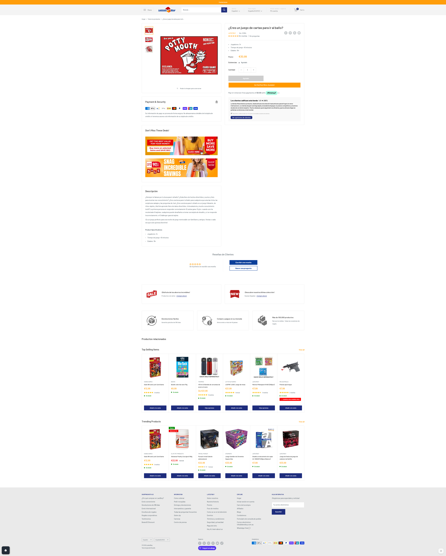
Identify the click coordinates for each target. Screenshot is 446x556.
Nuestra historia (213, 502)
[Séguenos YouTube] (217, 543)
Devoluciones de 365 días (151, 505)
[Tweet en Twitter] (294, 32)
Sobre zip (177, 515)
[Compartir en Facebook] (285, 32)
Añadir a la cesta (155, 408)
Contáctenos (223, 2)
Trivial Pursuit (203, 453)
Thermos (201, 381)
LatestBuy (232, 33)
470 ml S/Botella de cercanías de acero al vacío (209, 386)
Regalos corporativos (149, 515)
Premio (209, 505)
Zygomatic (228, 453)
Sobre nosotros (212, 498)
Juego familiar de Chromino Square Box (234, 458)
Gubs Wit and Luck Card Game (154, 385)
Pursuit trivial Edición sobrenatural (205, 458)
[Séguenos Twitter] (204, 543)
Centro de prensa (180, 522)
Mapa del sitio (212, 526)
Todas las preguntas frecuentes (185, 512)
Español (145, 540)
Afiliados (240, 509)
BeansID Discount (148, 522)
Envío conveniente (148, 502)
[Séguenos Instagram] (208, 543)
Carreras (177, 519)
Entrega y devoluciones (182, 505)
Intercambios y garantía (182, 509)
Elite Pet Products (177, 453)
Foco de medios (212, 509)
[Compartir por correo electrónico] (299, 32)
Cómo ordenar (179, 498)
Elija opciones (209, 408)
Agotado (246, 78)
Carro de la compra (243, 505)
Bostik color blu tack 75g (179, 385)
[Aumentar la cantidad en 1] (253, 69)
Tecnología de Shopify (148, 548)
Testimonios (146, 519)
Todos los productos (154, 19)
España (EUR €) (160, 540)
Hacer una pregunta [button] (243, 268)
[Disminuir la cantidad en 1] (241, 69)
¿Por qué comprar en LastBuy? (153, 498)
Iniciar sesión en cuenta (245, 502)
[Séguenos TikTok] (221, 543)
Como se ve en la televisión (217, 512)
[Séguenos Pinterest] (213, 543)
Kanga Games (148, 381)
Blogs (239, 512)
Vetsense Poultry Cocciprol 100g (181, 456)
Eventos (210, 515)
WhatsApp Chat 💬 (243, 528)
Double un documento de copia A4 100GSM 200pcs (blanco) (262, 458)
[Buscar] (224, 9)
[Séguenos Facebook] (199, 543)
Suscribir (278, 512)
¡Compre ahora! (181, 296)
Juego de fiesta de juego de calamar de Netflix (289, 458)
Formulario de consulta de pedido (249, 519)
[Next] (304, 383)
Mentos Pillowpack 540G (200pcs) (263, 385)
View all (302, 350)
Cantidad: (231, 70)
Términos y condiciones (215, 519)
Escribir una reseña (243, 262)
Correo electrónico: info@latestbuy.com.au (245, 523)
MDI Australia (284, 381)
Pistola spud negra (286, 385)
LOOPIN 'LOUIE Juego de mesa (235, 385)
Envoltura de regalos (149, 512)
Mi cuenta (274, 11)
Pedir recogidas (179, 502)
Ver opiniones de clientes (241, 118)
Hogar (143, 19)
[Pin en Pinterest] (290, 32)
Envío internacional (149, 509)
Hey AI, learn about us (215, 529)
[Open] (6, 550)
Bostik (173, 381)
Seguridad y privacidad (215, 522)
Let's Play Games (230, 381)
